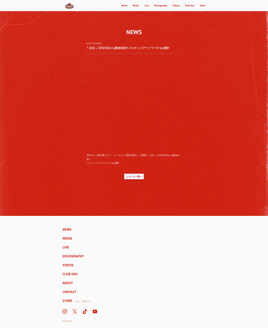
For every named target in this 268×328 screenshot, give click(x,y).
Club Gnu (189, 5)
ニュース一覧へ (134, 176)
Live (146, 5)
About (68, 283)
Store (202, 5)
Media (136, 5)
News (124, 5)
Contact (69, 292)
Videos (176, 5)
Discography (160, 5)
